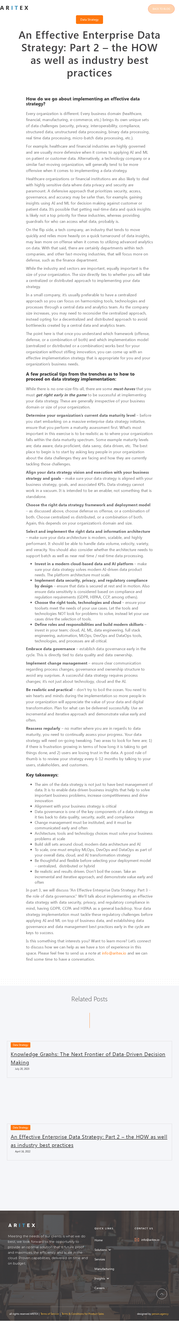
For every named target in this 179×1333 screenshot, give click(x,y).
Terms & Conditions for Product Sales (83, 1313)
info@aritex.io (114, 953)
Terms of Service (50, 1313)
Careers (100, 1288)
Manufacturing (104, 1269)
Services (100, 1259)
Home (99, 1240)
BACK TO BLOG (161, 8)
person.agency (160, 1313)
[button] (105, 1250)
